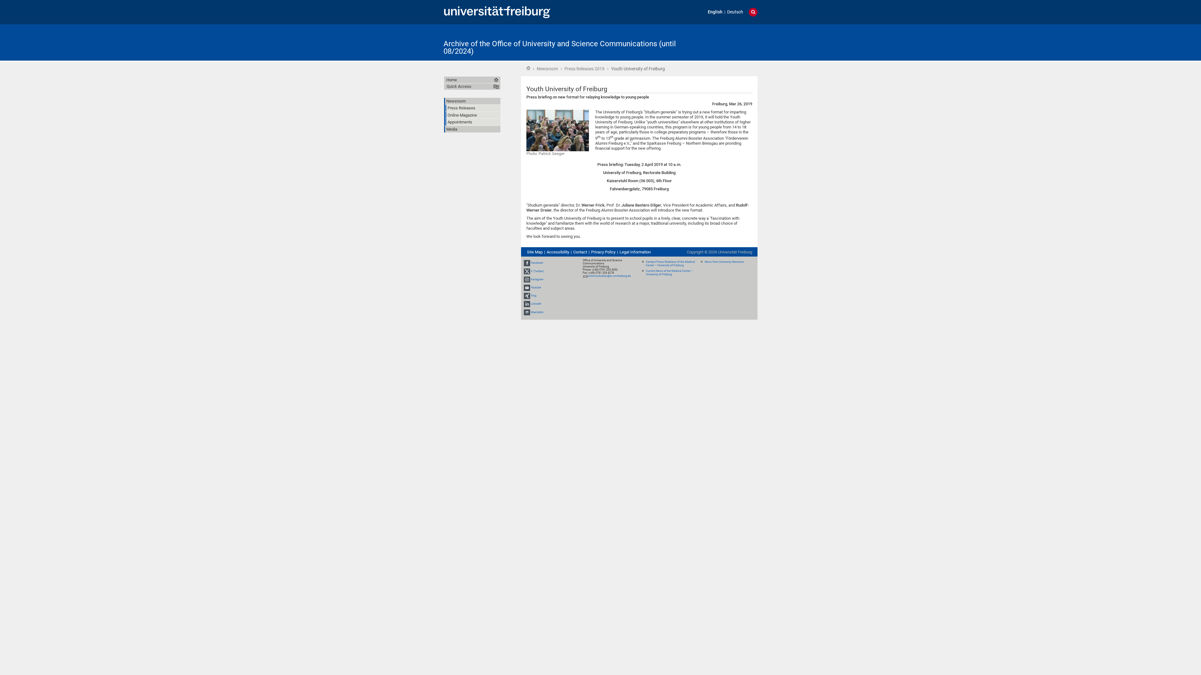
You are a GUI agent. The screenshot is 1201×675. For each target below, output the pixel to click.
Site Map (535, 252)
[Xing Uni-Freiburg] (527, 295)
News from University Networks (724, 261)
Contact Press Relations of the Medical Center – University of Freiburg (670, 263)
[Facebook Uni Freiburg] (527, 262)
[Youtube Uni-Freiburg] (527, 287)
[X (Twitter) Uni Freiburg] (527, 271)
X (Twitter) (537, 271)
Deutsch (735, 12)
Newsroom (547, 68)
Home (528, 68)
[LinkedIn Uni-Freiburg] (527, 304)
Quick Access (459, 86)
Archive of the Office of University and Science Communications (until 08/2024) (559, 47)
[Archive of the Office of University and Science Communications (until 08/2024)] (727, 42)
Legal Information (635, 252)
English (715, 12)
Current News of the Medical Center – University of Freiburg (669, 272)
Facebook (537, 262)
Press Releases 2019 (585, 68)
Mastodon (537, 312)
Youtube (536, 287)
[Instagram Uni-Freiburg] (527, 279)
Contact (580, 252)
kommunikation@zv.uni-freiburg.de (609, 276)
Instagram (537, 279)
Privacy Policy (603, 252)
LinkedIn (536, 304)
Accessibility (558, 252)
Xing (533, 295)
